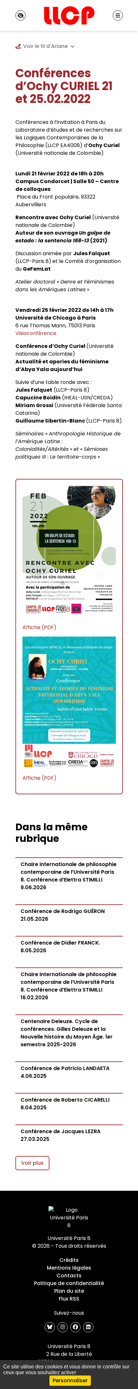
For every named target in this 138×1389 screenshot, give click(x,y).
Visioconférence (35, 333)
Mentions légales (69, 1268)
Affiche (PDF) (39, 627)
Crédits (69, 1260)
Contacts (69, 1275)
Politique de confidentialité (69, 1283)
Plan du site (69, 1291)
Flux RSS (69, 1298)
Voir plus (32, 1163)
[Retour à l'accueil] (69, 15)
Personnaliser (70, 1380)
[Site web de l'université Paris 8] (69, 1217)
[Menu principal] (118, 15)
